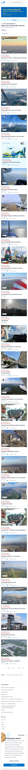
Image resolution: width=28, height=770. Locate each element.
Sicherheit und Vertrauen (7, 690)
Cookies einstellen (14, 761)
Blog (2, 722)
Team (2, 724)
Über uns (3, 719)
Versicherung (4, 692)
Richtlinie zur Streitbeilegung (8, 703)
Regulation (4, 694)
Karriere (3, 726)
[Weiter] (23, 668)
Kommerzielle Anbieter (6, 712)
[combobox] (17, 2)
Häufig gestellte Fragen (7, 696)
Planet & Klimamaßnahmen (8, 687)
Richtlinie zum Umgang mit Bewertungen (11, 699)
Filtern (15, 20)
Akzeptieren (14, 765)
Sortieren (3, 30)
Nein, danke (21, 735)
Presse (3, 729)
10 (19, 668)
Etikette (3, 710)
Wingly (2, 674)
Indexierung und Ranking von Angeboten (11, 701)
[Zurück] (5, 668)
